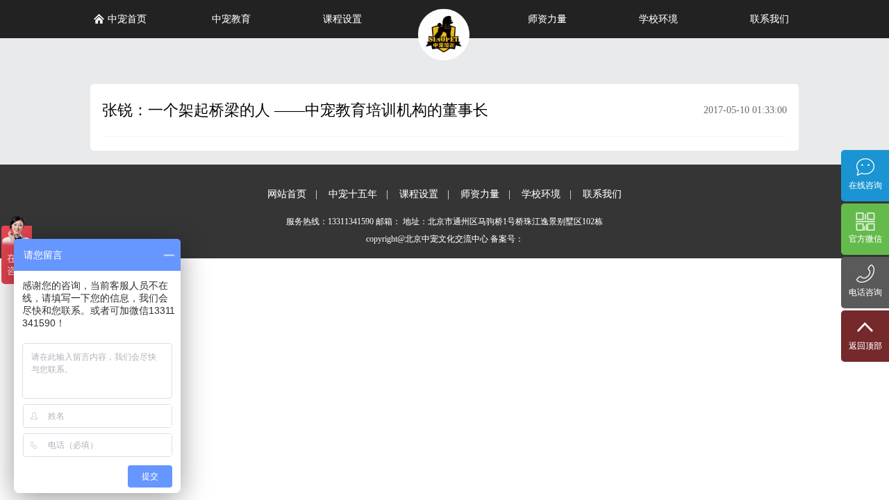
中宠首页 (127, 19)
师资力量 (547, 19)
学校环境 (658, 19)
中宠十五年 (353, 194)
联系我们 (769, 19)
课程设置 (342, 19)
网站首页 (286, 194)
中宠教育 (231, 19)
